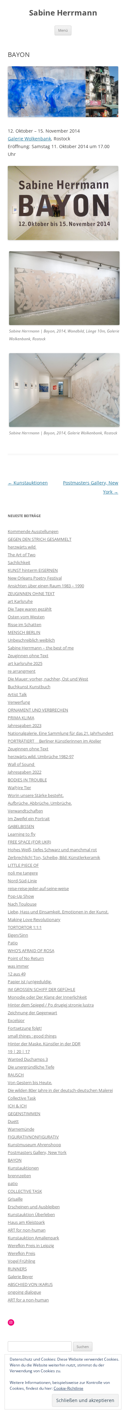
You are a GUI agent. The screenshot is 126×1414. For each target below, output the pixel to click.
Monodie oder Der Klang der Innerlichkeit (47, 997)
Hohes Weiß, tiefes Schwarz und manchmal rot (52, 850)
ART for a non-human (28, 1300)
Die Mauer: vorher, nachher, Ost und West (48, 679)
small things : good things (32, 1036)
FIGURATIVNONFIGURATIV (33, 1137)
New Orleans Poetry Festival (35, 578)
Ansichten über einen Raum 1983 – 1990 (46, 586)
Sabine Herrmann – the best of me (41, 648)
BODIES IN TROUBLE (27, 780)
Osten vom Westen (26, 617)
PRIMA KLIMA (21, 718)
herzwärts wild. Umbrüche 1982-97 (41, 756)
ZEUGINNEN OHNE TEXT (31, 593)
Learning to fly (22, 834)
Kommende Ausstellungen (33, 531)
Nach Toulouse (22, 904)
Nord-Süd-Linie (22, 881)
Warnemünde (21, 1129)
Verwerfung (19, 702)
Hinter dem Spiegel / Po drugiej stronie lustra (51, 1005)
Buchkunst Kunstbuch (29, 687)
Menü (63, 30)
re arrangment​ (22, 671)
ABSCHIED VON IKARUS (30, 1284)
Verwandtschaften (25, 811)
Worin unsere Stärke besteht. (36, 795)
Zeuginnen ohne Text (28, 655)
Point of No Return (26, 958)
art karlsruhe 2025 (25, 663)
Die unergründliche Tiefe (31, 1067)
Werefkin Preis (21, 1253)
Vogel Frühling (21, 1261)
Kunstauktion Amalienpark (33, 1238)
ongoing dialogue (24, 1292)
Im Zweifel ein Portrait (29, 818)
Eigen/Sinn (18, 935)
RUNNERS (17, 1269)
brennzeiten (19, 1176)
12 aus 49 (17, 974)
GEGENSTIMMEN (24, 1113)
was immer (18, 966)
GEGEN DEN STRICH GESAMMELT (39, 539)
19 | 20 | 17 (19, 1051)
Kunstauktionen (28, 483)
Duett (13, 1121)
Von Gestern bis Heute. (30, 1082)
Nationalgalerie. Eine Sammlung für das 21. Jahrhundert (60, 733)
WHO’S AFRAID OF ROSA (31, 950)
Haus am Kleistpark (26, 1222)
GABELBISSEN (21, 826)
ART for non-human (27, 1230)
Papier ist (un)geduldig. (30, 981)
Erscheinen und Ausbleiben (34, 1207)
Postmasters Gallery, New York (37, 1152)
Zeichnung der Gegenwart (32, 1013)
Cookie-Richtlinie (68, 1388)
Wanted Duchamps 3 (28, 1059)
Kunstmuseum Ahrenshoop (34, 1145)
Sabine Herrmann (63, 13)
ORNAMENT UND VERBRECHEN (38, 710)
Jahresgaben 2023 (24, 725)
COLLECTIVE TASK (25, 1191)
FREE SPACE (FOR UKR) (29, 842)
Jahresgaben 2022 (24, 772)
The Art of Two (22, 555)
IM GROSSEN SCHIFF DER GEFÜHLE (41, 989)
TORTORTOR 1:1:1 (25, 927)
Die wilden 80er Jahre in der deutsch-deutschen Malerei (60, 1090)
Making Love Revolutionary (34, 919)
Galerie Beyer (20, 1276)
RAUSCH (16, 1075)
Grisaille (15, 1199)
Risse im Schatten (24, 624)
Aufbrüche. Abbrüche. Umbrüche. (40, 803)
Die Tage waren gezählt (30, 609)
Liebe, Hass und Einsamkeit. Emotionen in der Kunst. (58, 912)
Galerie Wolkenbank (29, 139)
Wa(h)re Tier (19, 787)
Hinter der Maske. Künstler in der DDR (44, 1044)
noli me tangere (23, 873)
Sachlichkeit (19, 562)
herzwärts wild (22, 547)
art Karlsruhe (20, 601)
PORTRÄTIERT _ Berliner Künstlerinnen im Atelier (54, 741)
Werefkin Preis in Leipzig (31, 1245)
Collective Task (22, 1098)
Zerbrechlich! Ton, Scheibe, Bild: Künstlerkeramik (54, 857)
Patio (13, 943)
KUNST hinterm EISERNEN (33, 570)
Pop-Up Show (21, 896)
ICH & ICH (17, 1106)
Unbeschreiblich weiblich (31, 640)
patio (13, 1183)
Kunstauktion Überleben (31, 1214)
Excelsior (16, 1020)
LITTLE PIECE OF (23, 865)
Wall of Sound (21, 764)
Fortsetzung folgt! (25, 1028)
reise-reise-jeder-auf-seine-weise (38, 888)
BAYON (15, 1160)
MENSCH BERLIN (24, 632)
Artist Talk (17, 694)
